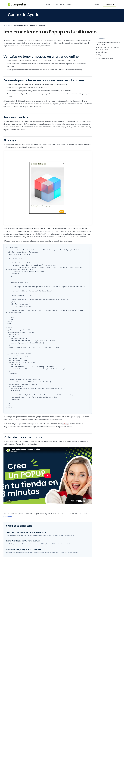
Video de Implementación (104, 58)
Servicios (49, 4)
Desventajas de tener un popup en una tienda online (107, 48)
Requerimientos (101, 52)
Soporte (9, 25)
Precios (69, 4)
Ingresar (96, 4)
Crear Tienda (109, 4)
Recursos (59, 4)
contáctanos (7, 516)
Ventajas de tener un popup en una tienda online (108, 43)
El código (99, 55)
